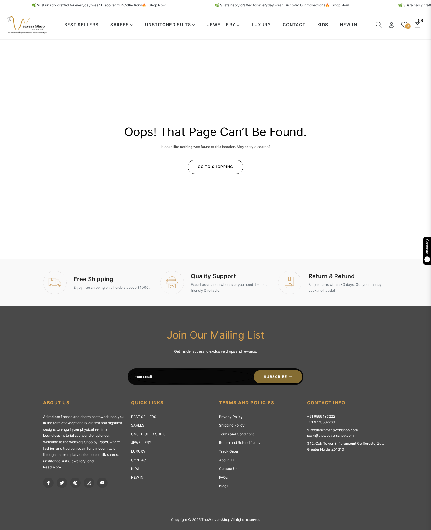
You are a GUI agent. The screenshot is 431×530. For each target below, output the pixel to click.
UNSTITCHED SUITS (148, 434)
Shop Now (163, 5)
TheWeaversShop (215, 519)
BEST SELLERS (143, 417)
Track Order (228, 451)
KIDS (135, 468)
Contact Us (228, 468)
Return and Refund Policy (240, 442)
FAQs (223, 477)
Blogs (223, 486)
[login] (391, 24)
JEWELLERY (141, 442)
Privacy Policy (231, 417)
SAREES (138, 425)
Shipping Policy (232, 425)
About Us (226, 460)
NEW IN (137, 477)
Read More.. (53, 467)
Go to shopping (215, 166)
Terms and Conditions (236, 434)
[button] (378, 24)
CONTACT (139, 460)
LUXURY (138, 451)
